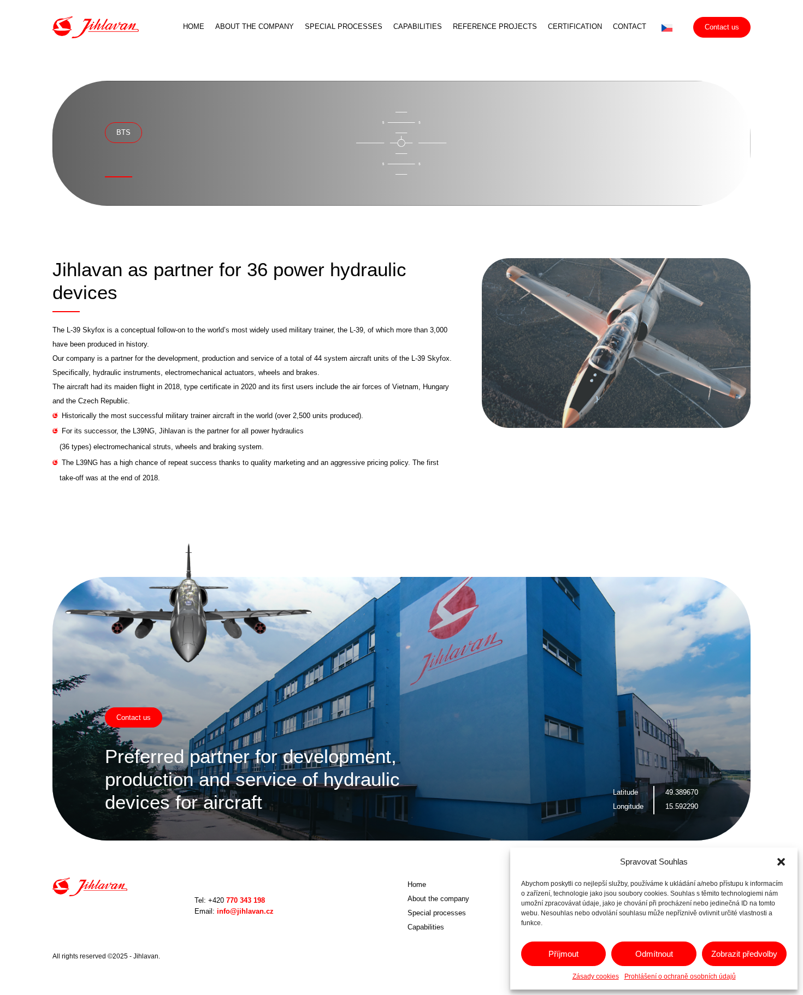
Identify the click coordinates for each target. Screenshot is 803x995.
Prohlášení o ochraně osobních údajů (680, 976)
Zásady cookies (595, 976)
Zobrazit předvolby (744, 953)
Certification (575, 26)
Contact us (722, 27)
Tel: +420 (229, 900)
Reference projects (495, 26)
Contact (629, 26)
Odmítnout (654, 953)
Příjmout (563, 953)
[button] (781, 861)
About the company (254, 26)
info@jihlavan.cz (234, 911)
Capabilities (417, 26)
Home (193, 26)
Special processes (343, 26)
